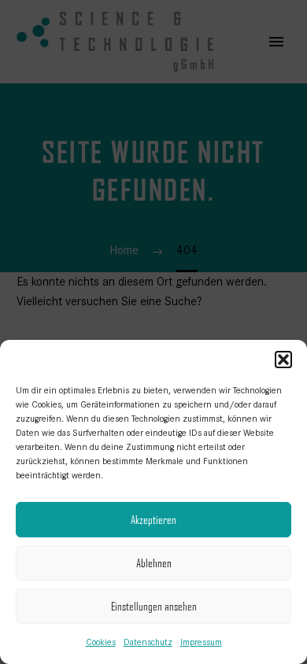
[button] (283, 359)
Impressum (201, 641)
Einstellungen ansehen (154, 606)
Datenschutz (148, 641)
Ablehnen (154, 563)
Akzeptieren (153, 519)
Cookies (101, 641)
